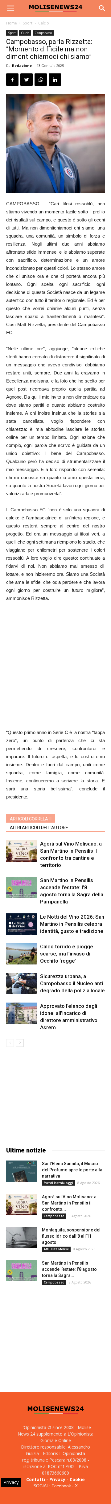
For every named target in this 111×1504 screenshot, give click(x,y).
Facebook (61, 1485)
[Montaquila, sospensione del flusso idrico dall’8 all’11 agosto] (21, 1237)
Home (11, 23)
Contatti (35, 1479)
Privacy (57, 1479)
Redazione (22, 65)
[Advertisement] (55, 666)
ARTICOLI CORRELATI (30, 818)
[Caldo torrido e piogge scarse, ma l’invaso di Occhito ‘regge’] (21, 953)
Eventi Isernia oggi (58, 1183)
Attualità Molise (56, 1249)
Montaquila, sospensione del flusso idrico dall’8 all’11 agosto (71, 1236)
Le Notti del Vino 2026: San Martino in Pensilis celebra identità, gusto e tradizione (72, 924)
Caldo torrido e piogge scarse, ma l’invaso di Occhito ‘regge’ (66, 953)
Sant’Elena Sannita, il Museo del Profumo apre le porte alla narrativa (72, 1169)
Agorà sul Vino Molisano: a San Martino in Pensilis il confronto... (69, 1203)
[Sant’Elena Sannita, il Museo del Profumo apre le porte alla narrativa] (21, 1171)
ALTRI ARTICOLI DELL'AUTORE (39, 827)
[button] (102, 8)
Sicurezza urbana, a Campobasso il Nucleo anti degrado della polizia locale (72, 983)
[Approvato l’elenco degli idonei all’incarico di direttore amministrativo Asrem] (21, 1013)
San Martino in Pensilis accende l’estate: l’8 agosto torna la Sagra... (69, 1269)
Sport (27, 23)
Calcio (43, 23)
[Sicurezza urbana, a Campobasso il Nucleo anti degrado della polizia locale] (21, 983)
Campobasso (43, 33)
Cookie (77, 1479)
